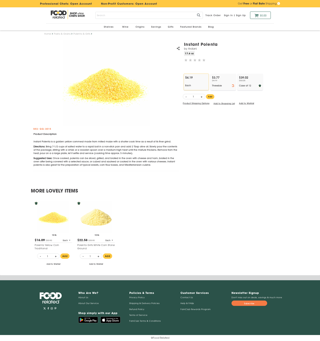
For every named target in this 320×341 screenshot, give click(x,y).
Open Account (146, 3)
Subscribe (249, 303)
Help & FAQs (187, 303)
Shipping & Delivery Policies (144, 303)
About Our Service (88, 303)
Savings (156, 26)
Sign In (228, 15)
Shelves (109, 26)
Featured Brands (191, 26)
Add (210, 96)
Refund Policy (136, 309)
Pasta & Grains (62, 33)
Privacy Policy (137, 297)
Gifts (171, 26)
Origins (140, 26)
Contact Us (186, 297)
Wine (125, 26)
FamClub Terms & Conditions (145, 321)
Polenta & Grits (81, 33)
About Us (83, 297)
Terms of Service (138, 315)
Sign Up (241, 15)
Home (47, 33)
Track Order (213, 15)
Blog (211, 26)
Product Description (45, 134)
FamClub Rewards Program (195, 309)
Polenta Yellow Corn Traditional (47, 246)
